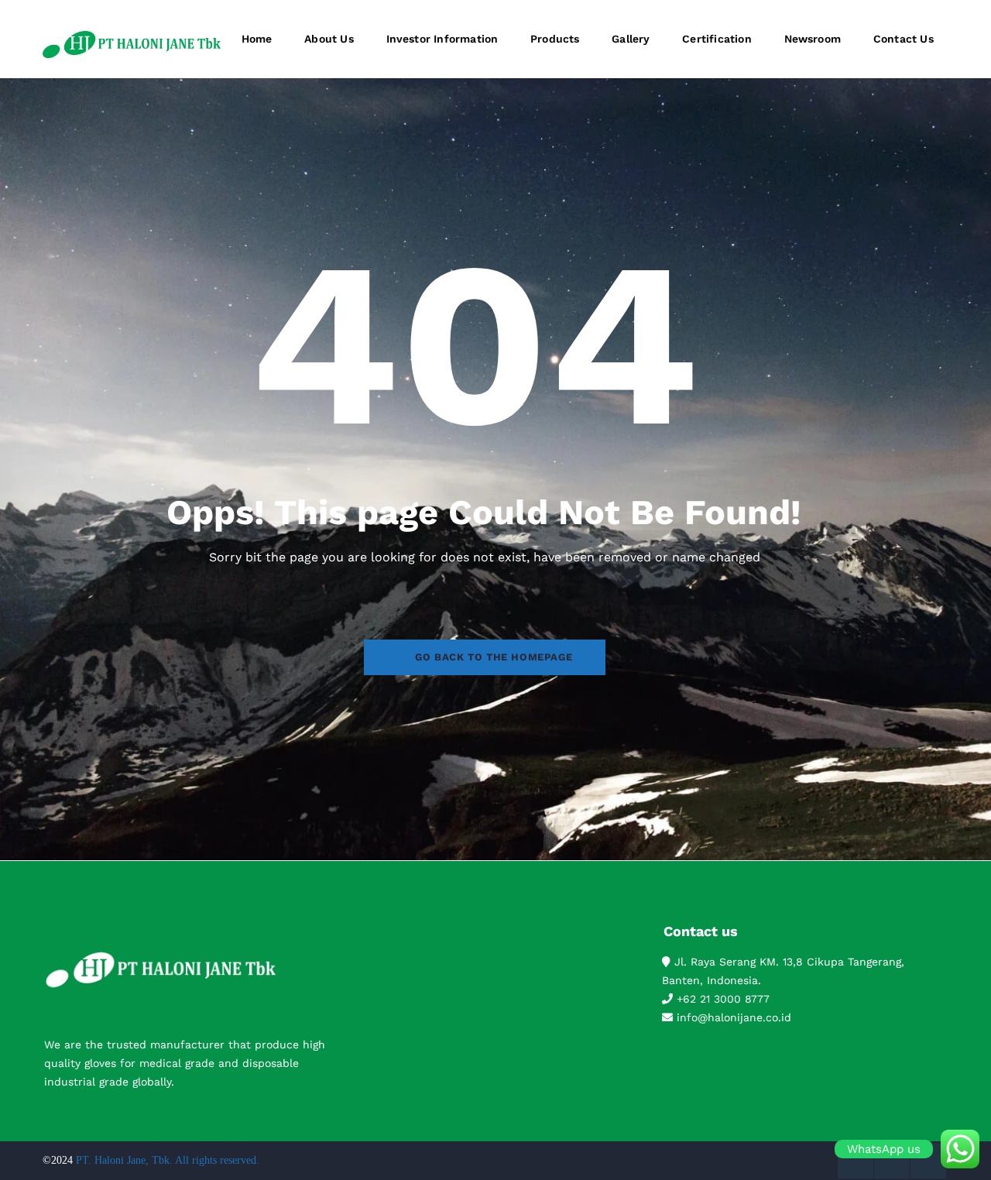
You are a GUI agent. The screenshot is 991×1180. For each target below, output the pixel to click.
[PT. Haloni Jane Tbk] (132, 44)
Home (257, 39)
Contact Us (903, 39)
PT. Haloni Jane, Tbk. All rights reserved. (167, 1160)
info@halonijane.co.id (732, 1017)
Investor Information (442, 39)
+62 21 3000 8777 (721, 999)
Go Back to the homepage (493, 657)
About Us (329, 39)
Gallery (631, 39)
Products (555, 39)
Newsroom (813, 39)
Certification (717, 39)
